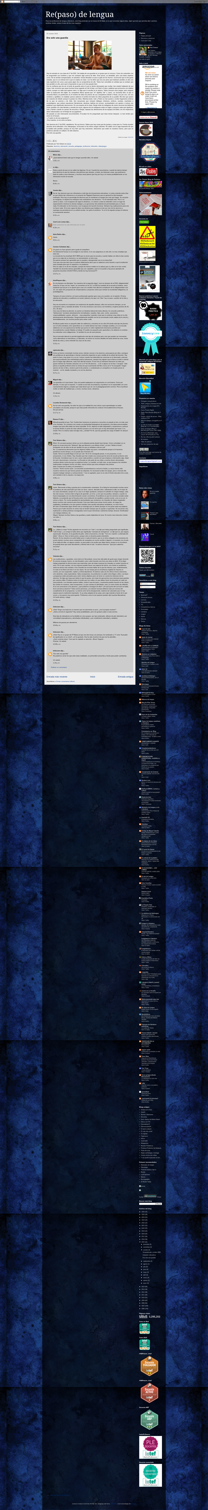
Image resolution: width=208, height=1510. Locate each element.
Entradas (145, 584)
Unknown (56, 607)
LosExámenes (145, 1174)
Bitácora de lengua (147, 699)
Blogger (133, 1504)
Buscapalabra (145, 1179)
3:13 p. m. (56, 343)
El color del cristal (146, 1131)
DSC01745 (130, 137)
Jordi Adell (144, 1141)
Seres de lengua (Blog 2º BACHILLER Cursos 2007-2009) (151, 429)
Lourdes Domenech (60, 403)
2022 (143, 1223)
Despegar (144, 900)
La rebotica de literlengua (150, 913)
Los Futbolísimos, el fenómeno (150, 986)
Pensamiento (145, 1045)
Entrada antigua (125, 677)
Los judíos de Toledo (147, 1028)
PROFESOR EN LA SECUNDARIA (147, 1042)
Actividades (144, 609)
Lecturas (143, 600)
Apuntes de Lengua (147, 662)
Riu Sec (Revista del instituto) (150, 437)
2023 (143, 1220)
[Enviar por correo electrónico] (47, 141)
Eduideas (144, 824)
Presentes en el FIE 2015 (148, 878)
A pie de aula (145, 629)
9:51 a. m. (56, 240)
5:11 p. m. (56, 549)
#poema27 (144, 595)
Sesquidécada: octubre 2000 (152, 1252)
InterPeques (57, 280)
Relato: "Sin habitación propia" (150, 933)
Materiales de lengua (147, 1165)
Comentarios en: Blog (148, 731)
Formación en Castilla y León (150, 664)
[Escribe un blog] (50, 141)
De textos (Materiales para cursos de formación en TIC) (150, 433)
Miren (55, 155)
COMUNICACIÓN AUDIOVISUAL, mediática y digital (150, 758)
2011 (143, 1295)
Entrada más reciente (57, 677)
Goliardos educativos (149, 1255)
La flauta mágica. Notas (148, 716)
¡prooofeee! (145, 1092)
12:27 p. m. (57, 274)
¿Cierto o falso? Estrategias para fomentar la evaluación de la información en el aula (151, 975)
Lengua (143, 614)
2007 (143, 1306)
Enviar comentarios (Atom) (65, 681)
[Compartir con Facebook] (54, 141)
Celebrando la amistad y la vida (150, 1051)
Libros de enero (146, 1093)
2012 (143, 1292)
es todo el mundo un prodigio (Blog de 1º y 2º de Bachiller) (150, 425)
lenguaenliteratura (147, 932)
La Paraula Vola (146, 905)
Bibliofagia (145, 684)
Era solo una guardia (57, 38)
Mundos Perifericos (147, 1146)
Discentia (144, 1117)
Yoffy (143, 1083)
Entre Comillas (146, 883)
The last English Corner (148, 694)
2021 (143, 1225)
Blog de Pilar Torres (148, 702)
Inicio (92, 677)
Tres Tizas (144, 1068)
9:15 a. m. (56, 215)
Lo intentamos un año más (149, 1078)
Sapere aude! (145, 1050)
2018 (143, 1234)
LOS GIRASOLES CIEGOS (149, 671)
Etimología (144, 1167)
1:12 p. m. (56, 396)
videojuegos (102, 146)
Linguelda (144, 972)
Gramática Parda (147, 898)
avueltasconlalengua (148, 676)
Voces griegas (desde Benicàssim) (148, 1076)
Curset (152, 534)
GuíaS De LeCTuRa (147, 1100)
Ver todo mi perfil (144, 59)
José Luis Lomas (59, 222)
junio (145, 1269)
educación (64, 146)
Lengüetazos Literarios (149, 938)
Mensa (143, 1177)
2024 (143, 1217)
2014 (143, 1286)
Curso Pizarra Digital (147, 410)
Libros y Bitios (146, 957)
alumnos (57, 146)
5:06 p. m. (56, 520)
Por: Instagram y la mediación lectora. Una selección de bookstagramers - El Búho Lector (151, 734)
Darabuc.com (145, 780)
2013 (143, 1289)
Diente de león (146, 797)
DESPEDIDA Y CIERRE (148, 743)
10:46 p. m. (57, 625)
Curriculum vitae (146, 41)
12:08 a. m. (57, 644)
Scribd (148, 576)
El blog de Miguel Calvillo (150, 831)
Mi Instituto (144, 439)
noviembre (146, 1247)
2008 (143, 1303)
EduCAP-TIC (145, 817)
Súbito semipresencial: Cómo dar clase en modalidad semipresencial (150, 834)
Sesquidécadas (146, 602)
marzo (145, 1277)
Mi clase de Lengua (147, 1007)
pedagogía (78, 146)
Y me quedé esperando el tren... (151, 1157)
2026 (143, 1212)
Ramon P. (56, 419)
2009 (143, 1300)
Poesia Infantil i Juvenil (149, 1033)
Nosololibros (145, 1014)
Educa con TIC (145, 1122)
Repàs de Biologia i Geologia (150, 1153)
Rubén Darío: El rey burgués (149, 1009)
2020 (143, 1228)
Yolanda (56, 556)
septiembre (147, 1261)
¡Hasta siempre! (146, 1070)
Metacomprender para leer (150, 999)
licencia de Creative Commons (150, 453)
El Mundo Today (146, 1182)
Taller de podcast (146, 442)
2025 (143, 1214)
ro (54, 167)
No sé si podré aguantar (154, 492)
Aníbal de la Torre (146, 1110)
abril (144, 1275)
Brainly (143, 1172)
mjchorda (56, 350)
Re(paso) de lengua (80, 14)
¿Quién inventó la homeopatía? (150, 792)
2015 (143, 1242)
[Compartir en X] (52, 141)
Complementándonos (148, 748)
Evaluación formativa (147, 819)
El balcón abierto (146, 1129)
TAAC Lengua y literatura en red (151, 403)
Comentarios (146, 587)
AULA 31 (144, 669)
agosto (145, 1264)
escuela (71, 146)
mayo (145, 1272)
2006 (143, 1308)
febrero (145, 1280)
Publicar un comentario (59, 667)
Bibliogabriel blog (147, 693)
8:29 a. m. (56, 183)
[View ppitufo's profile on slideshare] (152, 576)
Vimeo (159, 1197)
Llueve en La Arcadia (148, 991)
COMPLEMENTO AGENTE (150, 741)
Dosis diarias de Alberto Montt (150, 1119)
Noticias (143, 619)
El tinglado (144, 1134)
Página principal (146, 36)
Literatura (144, 612)
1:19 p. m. (56, 663)
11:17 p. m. (57, 413)
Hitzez (143, 1138)
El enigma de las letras (149, 841)
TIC (142, 604)
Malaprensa (144, 1143)
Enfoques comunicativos (148, 401)
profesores (86, 146)
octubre (145, 1250)
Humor (143, 616)
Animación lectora (146, 597)
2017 (143, 1236)
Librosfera (144, 965)
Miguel (55, 379)
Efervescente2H (146, 1126)
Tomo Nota (145, 1056)
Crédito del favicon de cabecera (59, 1495)
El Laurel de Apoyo (147, 849)
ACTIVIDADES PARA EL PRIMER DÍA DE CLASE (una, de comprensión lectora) (150, 942)
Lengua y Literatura (147, 923)
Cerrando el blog (146, 826)
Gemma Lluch (146, 891)
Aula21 (143, 1112)
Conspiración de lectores (149, 772)
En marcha (153, 502)
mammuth (113, 1504)
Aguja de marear (147, 637)
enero (145, 1283)
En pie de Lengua (147, 876)
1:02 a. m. (56, 160)
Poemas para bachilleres (154, 513)
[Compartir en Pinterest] (56, 141)
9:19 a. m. (56, 227)
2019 (143, 1231)
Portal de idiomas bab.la (148, 1170)
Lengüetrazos (146, 948)
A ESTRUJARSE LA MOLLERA (150, 871)
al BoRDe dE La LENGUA (149, 645)
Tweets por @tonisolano (146, 570)
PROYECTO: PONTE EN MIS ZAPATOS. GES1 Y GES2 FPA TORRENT (150, 861)
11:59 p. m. (57, 433)
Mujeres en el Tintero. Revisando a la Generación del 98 (150, 916)
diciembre (146, 1244)
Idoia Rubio (57, 234)
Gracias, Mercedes (156, 523)
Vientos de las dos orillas (149, 1155)
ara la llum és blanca (147, 967)
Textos (143, 621)
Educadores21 (145, 1124)
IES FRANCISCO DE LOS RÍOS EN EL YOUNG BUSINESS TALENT (150, 1017)
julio (144, 1266)
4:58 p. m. (56, 478)
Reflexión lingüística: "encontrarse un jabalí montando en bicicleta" (151, 800)
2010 (143, 1297)
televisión (94, 146)
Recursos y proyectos (148, 38)
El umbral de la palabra (149, 858)
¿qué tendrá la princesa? (149, 1098)
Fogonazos (144, 1136)
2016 (143, 1239)
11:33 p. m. (57, 600)
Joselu (55, 190)
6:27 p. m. (56, 373)
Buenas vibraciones (147, 1114)
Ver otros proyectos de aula (149, 444)
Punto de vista (145, 1150)
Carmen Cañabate (59, 247)
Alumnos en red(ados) (148, 654)
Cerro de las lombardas (149, 714)
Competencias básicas (148, 607)
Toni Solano (57, 440)
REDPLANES (145, 893)
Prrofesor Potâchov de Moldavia (151, 1148)
